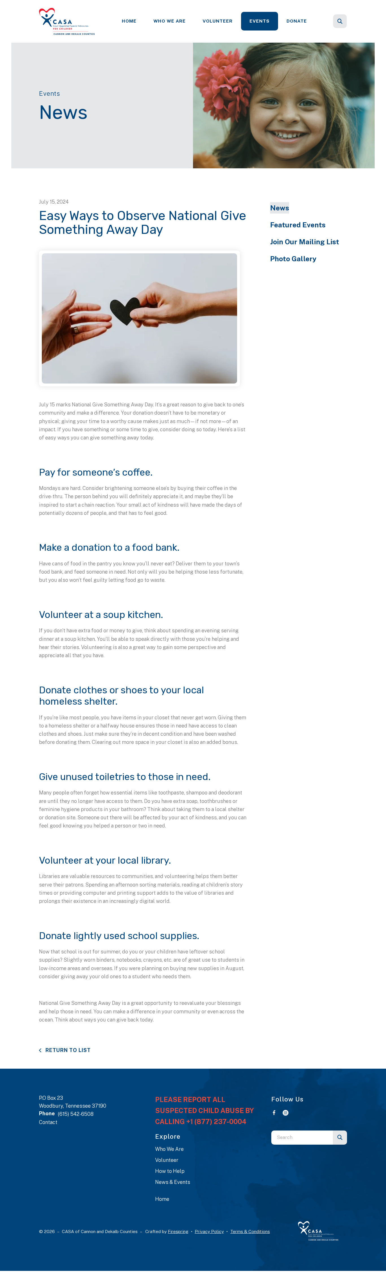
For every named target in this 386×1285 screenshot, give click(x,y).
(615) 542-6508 (76, 1114)
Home (129, 21)
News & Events (172, 1182)
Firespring (178, 1231)
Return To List (67, 1050)
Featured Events (298, 225)
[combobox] (347, 21)
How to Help (170, 1171)
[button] (340, 21)
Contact (48, 1122)
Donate (297, 21)
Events (260, 21)
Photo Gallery (293, 258)
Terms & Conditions (250, 1231)
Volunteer (218, 21)
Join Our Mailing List (304, 242)
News (279, 208)
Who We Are (169, 21)
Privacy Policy (209, 1231)
